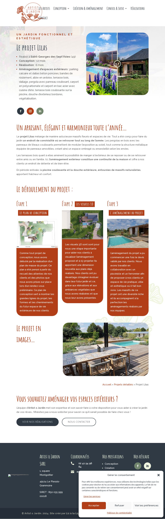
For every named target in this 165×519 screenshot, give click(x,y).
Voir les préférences (146, 505)
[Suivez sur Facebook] (20, 111)
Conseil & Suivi (115, 9)
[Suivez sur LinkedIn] (40, 111)
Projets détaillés (123, 384)
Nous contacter (79, 422)
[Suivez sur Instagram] (30, 111)
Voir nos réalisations (37, 422)
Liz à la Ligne (74, 513)
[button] (158, 475)
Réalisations (138, 9)
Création (109, 468)
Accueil (106, 384)
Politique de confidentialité (119, 513)
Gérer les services (91, 496)
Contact (43, 18)
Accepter (93, 505)
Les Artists (44, 9)
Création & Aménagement (88, 9)
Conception (59, 9)
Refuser (119, 505)
